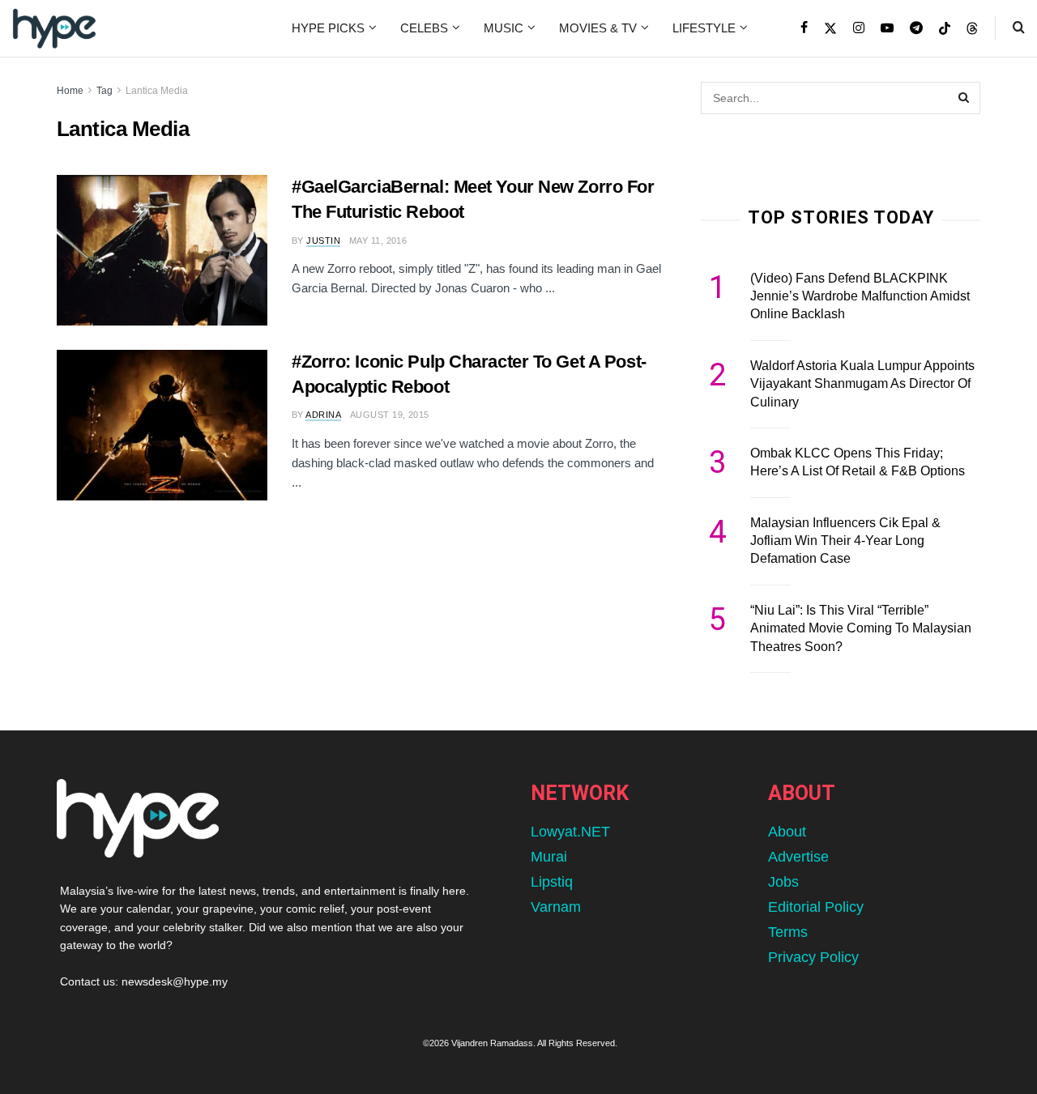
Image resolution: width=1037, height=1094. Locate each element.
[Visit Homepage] (54, 28)
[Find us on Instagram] (858, 28)
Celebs (424, 28)
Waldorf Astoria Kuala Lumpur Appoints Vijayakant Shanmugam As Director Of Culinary (862, 384)
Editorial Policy (816, 907)
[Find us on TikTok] (944, 29)
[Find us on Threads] (972, 29)
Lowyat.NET (570, 832)
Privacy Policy (813, 957)
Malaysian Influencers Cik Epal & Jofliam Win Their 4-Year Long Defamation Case (845, 541)
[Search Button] (1019, 28)
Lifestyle (704, 28)
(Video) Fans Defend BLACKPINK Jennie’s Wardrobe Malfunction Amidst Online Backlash (860, 296)
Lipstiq (552, 882)
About (787, 832)
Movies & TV (598, 28)
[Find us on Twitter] (830, 28)
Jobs (783, 882)
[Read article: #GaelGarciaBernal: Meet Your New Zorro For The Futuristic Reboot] (162, 250)
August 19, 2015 (389, 414)
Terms (788, 932)
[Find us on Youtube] (887, 28)
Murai (549, 857)
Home (70, 90)
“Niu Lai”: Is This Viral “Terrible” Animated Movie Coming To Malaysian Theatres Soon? (860, 628)
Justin (323, 240)
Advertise (798, 857)
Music (503, 28)
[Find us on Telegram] (916, 28)
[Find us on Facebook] (804, 28)
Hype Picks (328, 28)
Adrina (323, 414)
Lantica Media (157, 90)
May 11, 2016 (378, 240)
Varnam (556, 907)
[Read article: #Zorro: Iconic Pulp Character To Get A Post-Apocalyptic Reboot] (162, 425)
